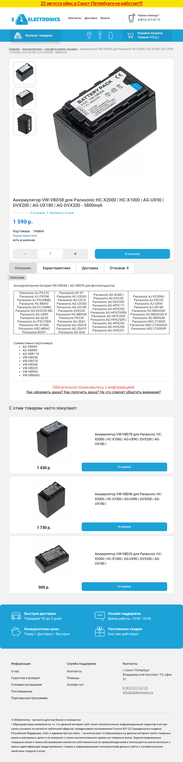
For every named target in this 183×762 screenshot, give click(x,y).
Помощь (73, 678)
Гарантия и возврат (25, 678)
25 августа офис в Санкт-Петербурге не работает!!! (92, 3)
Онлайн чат (75, 684)
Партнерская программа (29, 698)
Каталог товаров (38, 35)
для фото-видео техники (61, 49)
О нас (15, 671)
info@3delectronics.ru (138, 692)
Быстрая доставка (40, 613)
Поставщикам (21, 691)
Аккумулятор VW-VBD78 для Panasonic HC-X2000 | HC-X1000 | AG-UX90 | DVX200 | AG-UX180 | (128, 439)
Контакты (74, 18)
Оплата (105, 18)
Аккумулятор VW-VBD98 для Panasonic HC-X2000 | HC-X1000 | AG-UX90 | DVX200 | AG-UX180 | (128, 499)
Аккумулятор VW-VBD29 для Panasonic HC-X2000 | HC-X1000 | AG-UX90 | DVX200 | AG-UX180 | (128, 558)
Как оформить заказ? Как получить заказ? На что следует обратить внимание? (94, 392)
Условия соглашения (26, 684)
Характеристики (25, 235)
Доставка (91, 18)
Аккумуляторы (32, 49)
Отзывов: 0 (119, 268)
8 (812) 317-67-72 (135, 688)
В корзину (132, 254)
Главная (14, 49)
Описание (23, 268)
